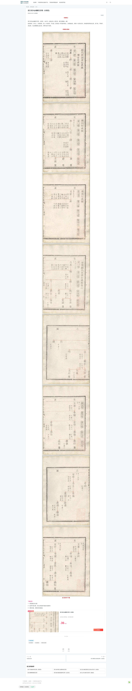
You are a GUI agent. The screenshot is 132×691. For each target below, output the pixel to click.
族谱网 (34, 2)
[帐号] (107, 2)
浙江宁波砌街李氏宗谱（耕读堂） (35, 669)
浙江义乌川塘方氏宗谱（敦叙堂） (87, 672)
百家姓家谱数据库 (54, 2)
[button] (110, 2)
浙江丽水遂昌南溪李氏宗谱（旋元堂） (62, 672)
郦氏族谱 (32, 6)
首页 (28, 6)
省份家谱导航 (62, 2)
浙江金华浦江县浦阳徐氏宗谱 (60, 669)
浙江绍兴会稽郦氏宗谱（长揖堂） (39, 10)
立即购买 (98, 630)
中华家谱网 (25, 681)
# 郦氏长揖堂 (43, 642)
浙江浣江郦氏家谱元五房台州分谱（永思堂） (89, 669)
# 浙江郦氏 (31, 642)
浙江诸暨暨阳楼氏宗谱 (32, 672)
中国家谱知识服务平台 (43, 2)
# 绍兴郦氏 (37, 642)
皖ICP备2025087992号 (27, 683)
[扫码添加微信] (129, 682)
